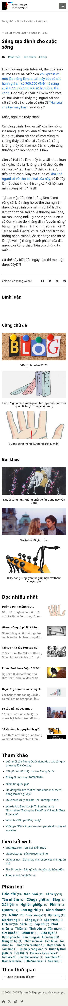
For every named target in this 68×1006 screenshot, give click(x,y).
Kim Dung (29, 937)
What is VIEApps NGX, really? (23, 820)
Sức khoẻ (8, 933)
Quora (7, 909)
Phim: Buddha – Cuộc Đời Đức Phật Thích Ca (21, 668)
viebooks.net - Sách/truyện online (27, 853)
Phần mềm (31, 941)
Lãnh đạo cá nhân (28, 957)
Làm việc (7, 957)
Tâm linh (8, 949)
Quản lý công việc (31, 949)
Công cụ (31, 920)
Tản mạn (54, 928)
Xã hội (43, 57)
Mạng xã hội (10, 941)
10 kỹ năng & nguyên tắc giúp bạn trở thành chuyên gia (34, 579)
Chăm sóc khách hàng (43, 953)
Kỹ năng (54, 915)
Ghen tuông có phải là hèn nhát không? (19, 627)
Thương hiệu (34, 961)
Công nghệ (36, 899)
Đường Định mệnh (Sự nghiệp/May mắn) (34, 444)
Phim (54, 904)
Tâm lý (51, 894)
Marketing (9, 920)
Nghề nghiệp (31, 904)
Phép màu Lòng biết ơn (20, 875)
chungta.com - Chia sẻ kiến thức (26, 847)
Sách (23, 924)
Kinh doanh (56, 909)
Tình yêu (35, 928)
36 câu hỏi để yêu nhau (34, 540)
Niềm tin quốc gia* (17, 784)
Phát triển (14, 57)
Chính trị (27, 933)
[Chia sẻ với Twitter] (50, 281)
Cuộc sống (33, 915)
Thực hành (54, 945)
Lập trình (51, 920)
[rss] (9, 1001)
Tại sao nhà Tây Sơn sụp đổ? (20, 647)
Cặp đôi (39, 924)
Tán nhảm (30, 57)
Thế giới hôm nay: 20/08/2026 (24, 777)
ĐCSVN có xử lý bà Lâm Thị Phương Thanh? (32, 800)
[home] (3, 1001)
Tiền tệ (49, 941)
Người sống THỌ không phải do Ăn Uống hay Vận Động (34, 501)
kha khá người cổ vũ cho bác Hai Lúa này (32, 176)
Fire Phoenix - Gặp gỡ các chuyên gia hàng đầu (35, 869)
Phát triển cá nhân (28, 945)
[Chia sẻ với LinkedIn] (57, 281)
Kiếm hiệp (48, 937)
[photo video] (15, 1001)
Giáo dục (46, 933)
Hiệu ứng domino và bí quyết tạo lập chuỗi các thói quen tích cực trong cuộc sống (34, 404)
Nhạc (13, 915)
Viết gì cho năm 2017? (34, 365)
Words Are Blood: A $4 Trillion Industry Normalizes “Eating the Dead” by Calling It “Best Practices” (35, 810)
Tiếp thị (19, 953)
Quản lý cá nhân (11, 961)
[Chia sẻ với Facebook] (42, 281)
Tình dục (53, 961)
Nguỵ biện (51, 957)
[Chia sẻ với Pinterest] (64, 281)
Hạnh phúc (9, 937)
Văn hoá (31, 894)
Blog (56, 899)
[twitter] (21, 1001)
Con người (29, 909)
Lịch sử (7, 924)
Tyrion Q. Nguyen (20, 4)
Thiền (19, 928)
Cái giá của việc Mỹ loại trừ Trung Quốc (30, 771)
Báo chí (9, 894)
